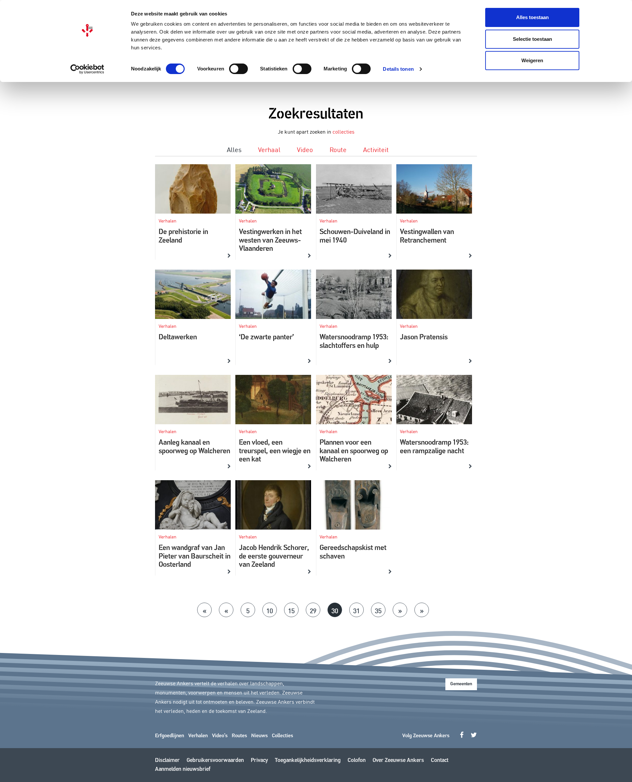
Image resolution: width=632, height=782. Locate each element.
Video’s (219, 736)
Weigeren (532, 60)
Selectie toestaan (532, 39)
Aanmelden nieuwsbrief (182, 769)
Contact (439, 760)
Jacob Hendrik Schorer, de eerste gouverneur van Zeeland (274, 556)
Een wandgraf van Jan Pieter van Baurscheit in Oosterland (194, 556)
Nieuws (259, 736)
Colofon (357, 760)
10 (269, 610)
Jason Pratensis (424, 337)
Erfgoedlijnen (169, 736)
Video (305, 149)
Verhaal (269, 149)
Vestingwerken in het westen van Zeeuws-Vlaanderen (270, 240)
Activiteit (376, 149)
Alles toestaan (532, 17)
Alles (234, 149)
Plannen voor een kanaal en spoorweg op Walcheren (354, 451)
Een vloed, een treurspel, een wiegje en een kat (274, 451)
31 (356, 610)
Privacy (259, 760)
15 (291, 610)
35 (378, 610)
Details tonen (398, 69)
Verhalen (198, 736)
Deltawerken (178, 337)
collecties (343, 131)
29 (313, 610)
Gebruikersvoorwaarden (215, 760)
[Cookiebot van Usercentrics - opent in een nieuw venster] (87, 69)
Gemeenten (461, 684)
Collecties (282, 736)
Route (338, 149)
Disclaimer (167, 760)
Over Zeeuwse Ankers (398, 760)
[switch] (238, 69)
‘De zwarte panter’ (266, 337)
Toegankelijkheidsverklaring (308, 760)
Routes (239, 736)
